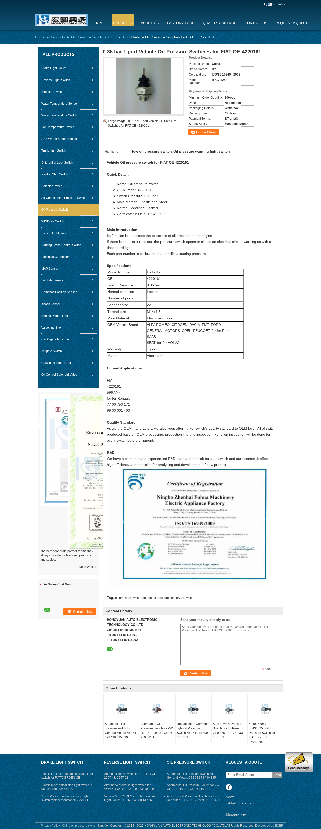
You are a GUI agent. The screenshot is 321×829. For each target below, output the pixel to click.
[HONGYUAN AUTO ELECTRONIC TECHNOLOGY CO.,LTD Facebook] (229, 787)
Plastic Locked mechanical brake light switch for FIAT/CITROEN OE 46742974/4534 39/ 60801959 (67, 777)
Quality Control (219, 23)
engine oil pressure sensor (160, 598)
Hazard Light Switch (55, 233)
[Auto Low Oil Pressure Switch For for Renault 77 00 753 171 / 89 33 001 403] (229, 709)
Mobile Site (238, 815)
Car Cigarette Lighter (55, 339)
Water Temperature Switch (59, 115)
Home (99, 23)
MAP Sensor (49, 268)
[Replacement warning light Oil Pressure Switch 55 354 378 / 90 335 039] (193, 709)
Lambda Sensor (52, 280)
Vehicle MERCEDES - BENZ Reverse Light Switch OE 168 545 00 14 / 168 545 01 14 (129, 800)
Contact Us (256, 23)
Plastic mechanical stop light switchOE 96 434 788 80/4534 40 (67, 787)
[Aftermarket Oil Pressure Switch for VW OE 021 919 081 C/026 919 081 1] (157, 709)
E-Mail (231, 803)
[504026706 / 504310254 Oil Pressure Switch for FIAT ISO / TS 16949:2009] (265, 709)
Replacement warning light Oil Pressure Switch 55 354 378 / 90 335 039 (192, 730)
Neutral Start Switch (54, 174)
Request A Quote (291, 23)
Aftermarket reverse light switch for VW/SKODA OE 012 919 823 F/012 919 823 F (130, 788)
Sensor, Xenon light (54, 316)
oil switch (187, 598)
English (278, 4)
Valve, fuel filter (51, 327)
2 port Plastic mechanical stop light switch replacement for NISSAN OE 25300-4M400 (65, 800)
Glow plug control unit (56, 363)
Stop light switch (52, 92)
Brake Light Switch (54, 68)
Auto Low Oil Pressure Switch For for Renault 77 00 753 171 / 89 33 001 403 (228, 730)
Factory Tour (181, 23)
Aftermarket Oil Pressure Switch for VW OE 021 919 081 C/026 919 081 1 (157, 730)
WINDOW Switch (52, 221)
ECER (279, 825)
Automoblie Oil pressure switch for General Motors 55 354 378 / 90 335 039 (120, 730)
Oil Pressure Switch (86, 37)
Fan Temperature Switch (57, 127)
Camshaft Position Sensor (59, 292)
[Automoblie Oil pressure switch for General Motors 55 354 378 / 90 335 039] (121, 709)
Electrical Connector (55, 257)
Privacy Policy (50, 825)
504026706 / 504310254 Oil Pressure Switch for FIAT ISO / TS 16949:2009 (262, 733)
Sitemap (247, 803)
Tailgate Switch (51, 351)
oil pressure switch (127, 598)
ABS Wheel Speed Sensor (59, 139)
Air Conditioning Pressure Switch (63, 198)
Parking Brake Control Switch (61, 245)
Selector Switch (51, 186)
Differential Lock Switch (57, 162)
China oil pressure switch (79, 825)
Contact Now (206, 132)
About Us (150, 23)
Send (277, 775)
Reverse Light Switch (55, 80)
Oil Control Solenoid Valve (59, 374)
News (230, 797)
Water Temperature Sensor (59, 103)
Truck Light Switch (53, 151)
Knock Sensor (50, 304)
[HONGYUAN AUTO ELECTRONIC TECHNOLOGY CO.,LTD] (265, 4)
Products (123, 23)
